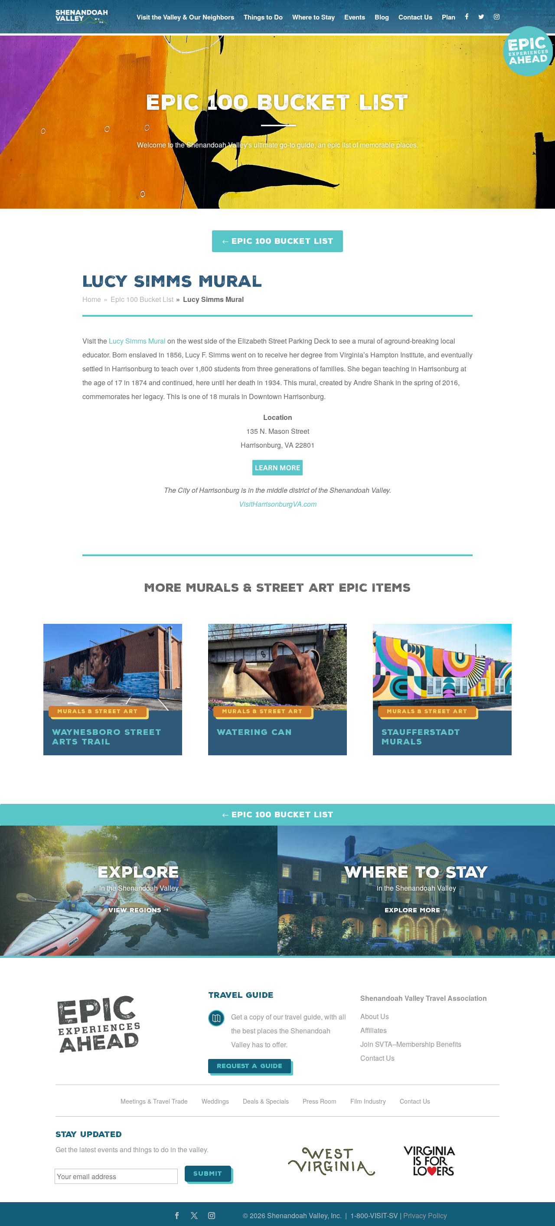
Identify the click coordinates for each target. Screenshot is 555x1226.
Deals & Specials (266, 1101)
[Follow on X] (194, 1216)
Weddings (215, 1101)
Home (91, 299)
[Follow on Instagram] (212, 1216)
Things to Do (263, 17)
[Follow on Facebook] (177, 1216)
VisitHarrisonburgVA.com (278, 504)
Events (354, 17)
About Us (374, 1016)
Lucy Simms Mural (137, 341)
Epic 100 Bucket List (282, 241)
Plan (448, 17)
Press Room (319, 1101)
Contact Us (415, 17)
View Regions (134, 910)
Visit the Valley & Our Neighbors (185, 17)
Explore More (412, 910)
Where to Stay (313, 17)
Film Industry (368, 1101)
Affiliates (373, 1030)
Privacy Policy (425, 1215)
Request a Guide (249, 1066)
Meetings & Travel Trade (154, 1101)
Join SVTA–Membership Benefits (410, 1044)
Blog (382, 17)
